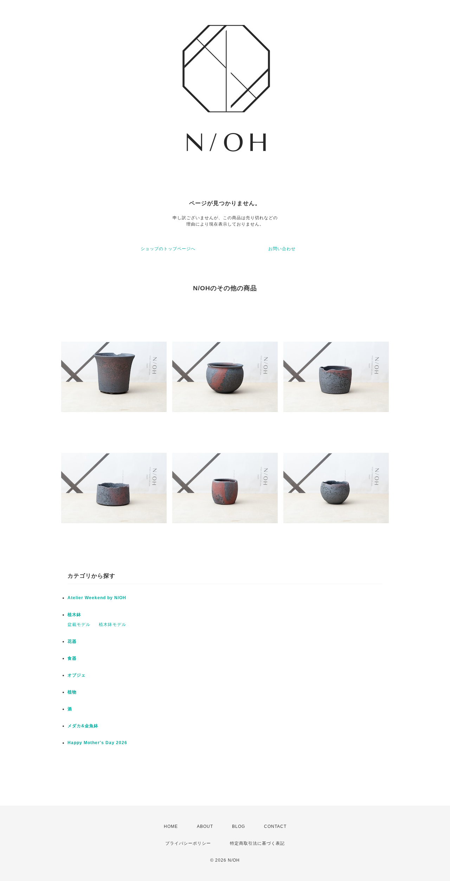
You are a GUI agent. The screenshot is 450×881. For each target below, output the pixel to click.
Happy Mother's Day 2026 (97, 742)
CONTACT (275, 826)
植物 (72, 692)
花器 (72, 641)
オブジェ (77, 675)
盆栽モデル (79, 624)
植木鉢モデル (112, 624)
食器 (72, 658)
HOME (171, 826)
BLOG (238, 826)
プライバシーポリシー (188, 843)
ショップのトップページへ (168, 248)
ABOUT (205, 826)
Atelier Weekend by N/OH (97, 597)
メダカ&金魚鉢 (83, 725)
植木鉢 (74, 614)
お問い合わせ (282, 248)
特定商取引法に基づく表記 (257, 843)
